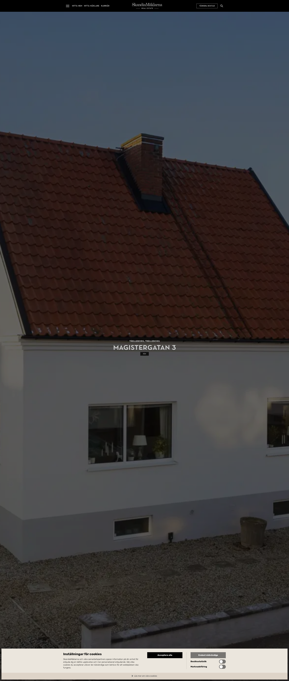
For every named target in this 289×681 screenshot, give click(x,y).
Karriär (105, 6)
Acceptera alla (164, 655)
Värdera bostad (207, 6)
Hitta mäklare (91, 6)
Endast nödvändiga (208, 655)
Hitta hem (77, 6)
